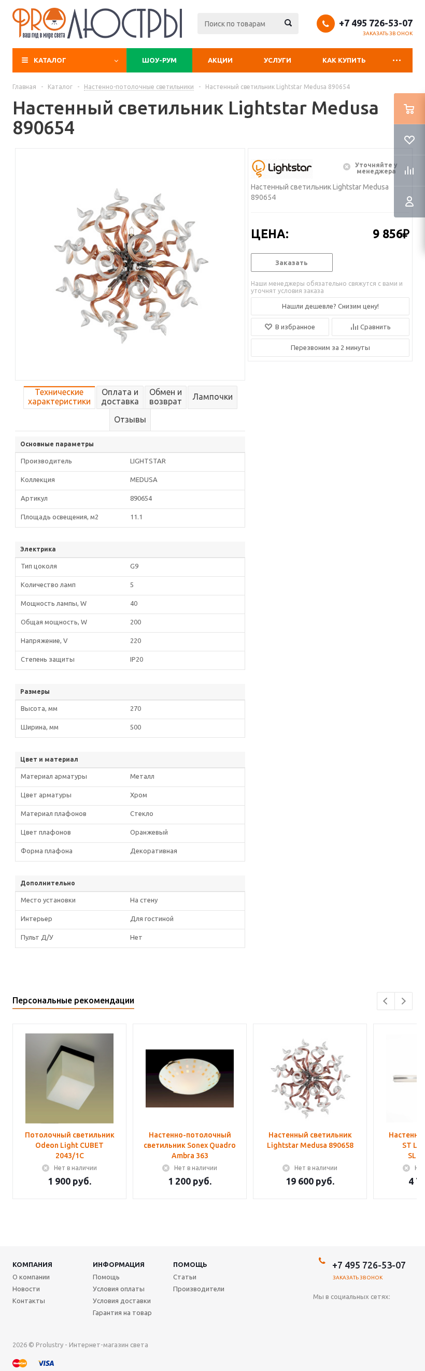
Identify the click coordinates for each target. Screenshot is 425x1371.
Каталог (50, 60)
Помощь (190, 1264)
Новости (26, 1288)
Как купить (344, 60)
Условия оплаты (119, 1288)
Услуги (277, 60)
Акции (220, 60)
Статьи (184, 1276)
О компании (31, 1276)
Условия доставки (122, 1300)
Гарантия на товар (122, 1312)
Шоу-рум (159, 60)
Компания (32, 1264)
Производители (198, 1288)
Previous (385, 1001)
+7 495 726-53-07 (376, 22)
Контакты (28, 1300)
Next (403, 1001)
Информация (119, 1264)
